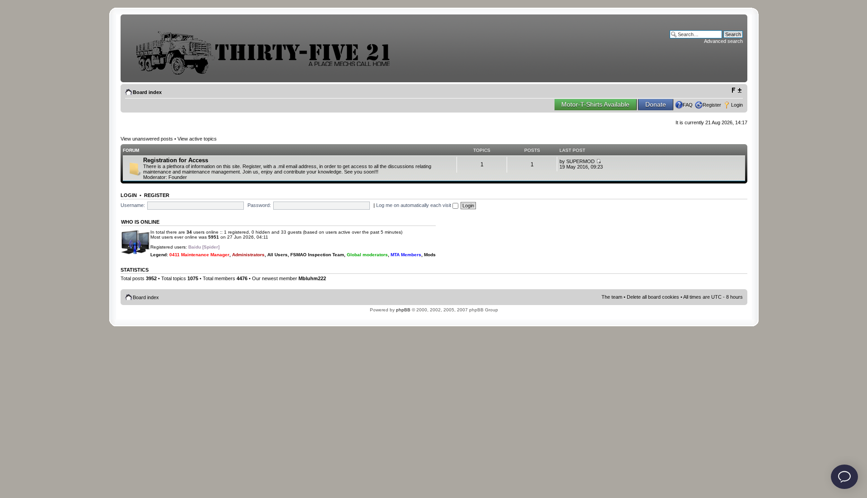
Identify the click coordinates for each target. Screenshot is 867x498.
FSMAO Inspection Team (317, 254)
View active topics (197, 138)
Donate (655, 104)
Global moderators (367, 254)
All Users (277, 254)
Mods (430, 254)
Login (737, 105)
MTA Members (406, 254)
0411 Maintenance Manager (199, 254)
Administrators (248, 254)
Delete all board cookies (653, 297)
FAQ (688, 105)
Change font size (736, 90)
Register (712, 105)
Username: (133, 205)
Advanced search (723, 41)
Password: (259, 205)
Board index (147, 92)
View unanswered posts (147, 138)
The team (611, 297)
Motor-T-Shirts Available (595, 104)
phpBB (403, 309)
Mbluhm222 (312, 278)
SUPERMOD (580, 161)
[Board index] (269, 73)
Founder (177, 177)
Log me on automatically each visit (414, 205)
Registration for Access (175, 160)
